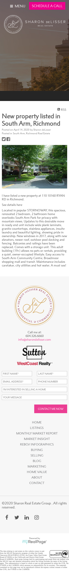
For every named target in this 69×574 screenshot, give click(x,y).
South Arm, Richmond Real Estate (31, 133)
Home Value (37, 472)
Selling (37, 455)
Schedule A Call (47, 6)
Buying (37, 450)
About (36, 477)
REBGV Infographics (37, 444)
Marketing (37, 466)
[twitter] (17, 517)
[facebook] (7, 517)
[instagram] (37, 517)
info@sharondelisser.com (34, 339)
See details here (12, 205)
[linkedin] (27, 517)
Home (37, 422)
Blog (37, 461)
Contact (36, 483)
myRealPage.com (34, 542)
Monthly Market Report (37, 433)
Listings (37, 428)
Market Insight (37, 439)
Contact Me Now (50, 408)
